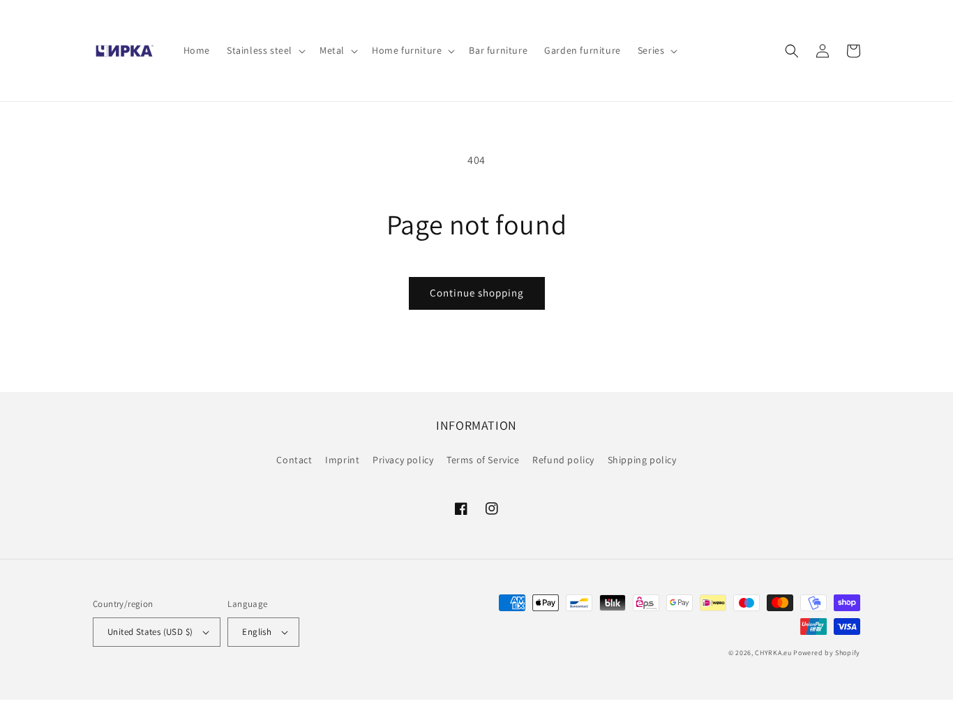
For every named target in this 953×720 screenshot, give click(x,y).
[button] (264, 50)
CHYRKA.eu (773, 652)
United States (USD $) (150, 632)
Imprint (342, 459)
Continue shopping (477, 292)
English (256, 632)
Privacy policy (403, 459)
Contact (294, 459)
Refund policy (563, 459)
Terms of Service (483, 459)
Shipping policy (642, 459)
